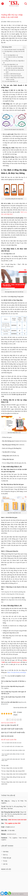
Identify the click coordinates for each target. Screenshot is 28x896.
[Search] (25, 3)
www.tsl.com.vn (11, 834)
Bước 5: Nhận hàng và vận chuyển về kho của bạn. (15, 78)
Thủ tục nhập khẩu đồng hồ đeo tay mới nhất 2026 (13, 754)
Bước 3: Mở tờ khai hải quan (13, 74)
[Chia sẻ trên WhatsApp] (7, 719)
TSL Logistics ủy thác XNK (12, 823)
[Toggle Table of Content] (23, 47)
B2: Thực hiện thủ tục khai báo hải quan (15, 71)
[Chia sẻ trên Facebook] (10, 719)
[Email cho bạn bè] (15, 719)
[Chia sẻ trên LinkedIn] (20, 719)
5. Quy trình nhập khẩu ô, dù (10, 64)
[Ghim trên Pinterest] (18, 719)
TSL (20, 21)
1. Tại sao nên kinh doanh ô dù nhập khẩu (13, 49)
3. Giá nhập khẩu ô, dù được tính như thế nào (13, 52)
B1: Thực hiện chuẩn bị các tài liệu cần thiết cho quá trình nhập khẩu (14, 67)
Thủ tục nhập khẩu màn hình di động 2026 (13, 750)
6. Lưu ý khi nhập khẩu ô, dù (10, 81)
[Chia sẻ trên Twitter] (13, 719)
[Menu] (2, 3)
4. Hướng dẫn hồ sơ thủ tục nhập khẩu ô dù (13, 61)
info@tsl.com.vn (10, 827)
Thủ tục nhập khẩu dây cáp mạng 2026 (12, 746)
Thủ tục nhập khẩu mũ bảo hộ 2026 (11, 742)
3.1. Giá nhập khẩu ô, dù (12, 55)
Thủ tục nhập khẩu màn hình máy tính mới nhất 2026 (13, 760)
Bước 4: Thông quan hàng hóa (14, 75)
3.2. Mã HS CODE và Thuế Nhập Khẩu (14, 58)
